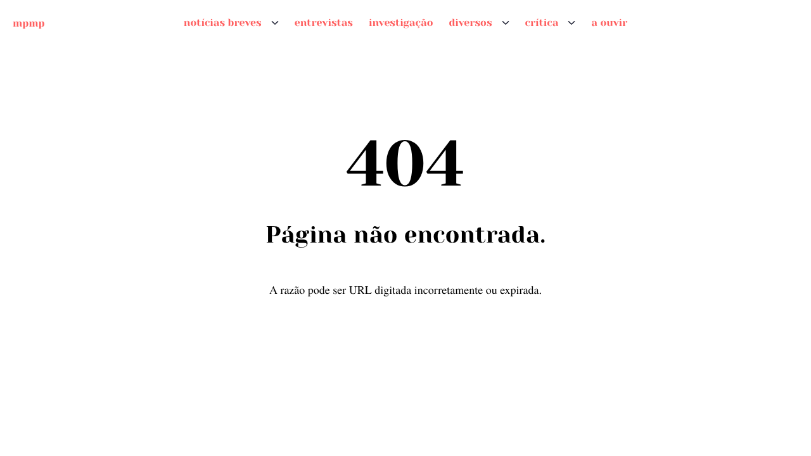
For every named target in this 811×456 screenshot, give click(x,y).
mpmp (28, 22)
